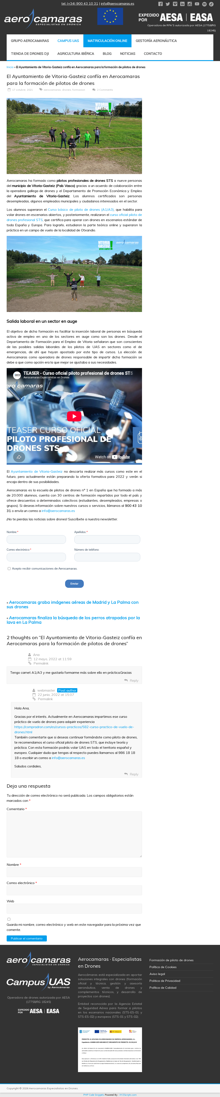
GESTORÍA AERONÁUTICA (156, 41)
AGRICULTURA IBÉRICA (75, 54)
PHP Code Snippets (93, 1094)
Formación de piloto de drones (172, 960)
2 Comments (104, 89)
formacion (78, 89)
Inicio (10, 67)
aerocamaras (52, 89)
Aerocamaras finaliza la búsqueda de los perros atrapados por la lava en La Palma (73, 620)
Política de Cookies (163, 967)
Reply (134, 680)
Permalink (41, 663)
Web (10, 901)
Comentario (17, 809)
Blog (107, 54)
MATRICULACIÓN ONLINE (107, 41)
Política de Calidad (163, 988)
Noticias (127, 54)
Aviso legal (157, 974)
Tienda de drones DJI (30, 54)
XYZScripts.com (128, 1094)
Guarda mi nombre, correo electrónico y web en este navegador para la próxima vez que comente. (74, 927)
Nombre (14, 864)
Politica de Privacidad (165, 981)
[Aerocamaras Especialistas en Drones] (43, 10)
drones (66, 89)
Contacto (153, 54)
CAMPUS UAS (68, 41)
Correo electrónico (22, 883)
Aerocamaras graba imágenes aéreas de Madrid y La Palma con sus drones (73, 604)
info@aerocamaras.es (117, 3)
